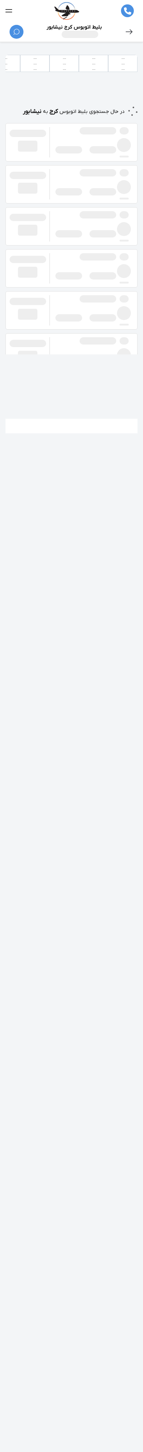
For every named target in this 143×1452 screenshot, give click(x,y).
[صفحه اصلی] (66, 11)
